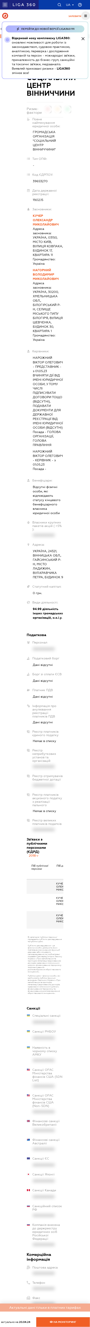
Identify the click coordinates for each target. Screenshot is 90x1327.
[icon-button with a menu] (85, 15)
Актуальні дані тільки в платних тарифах (45, 1307)
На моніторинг (64, 1322)
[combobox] (34, 855)
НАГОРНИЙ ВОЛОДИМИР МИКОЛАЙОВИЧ (46, 274)
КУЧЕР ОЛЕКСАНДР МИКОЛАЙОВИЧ (46, 220)
